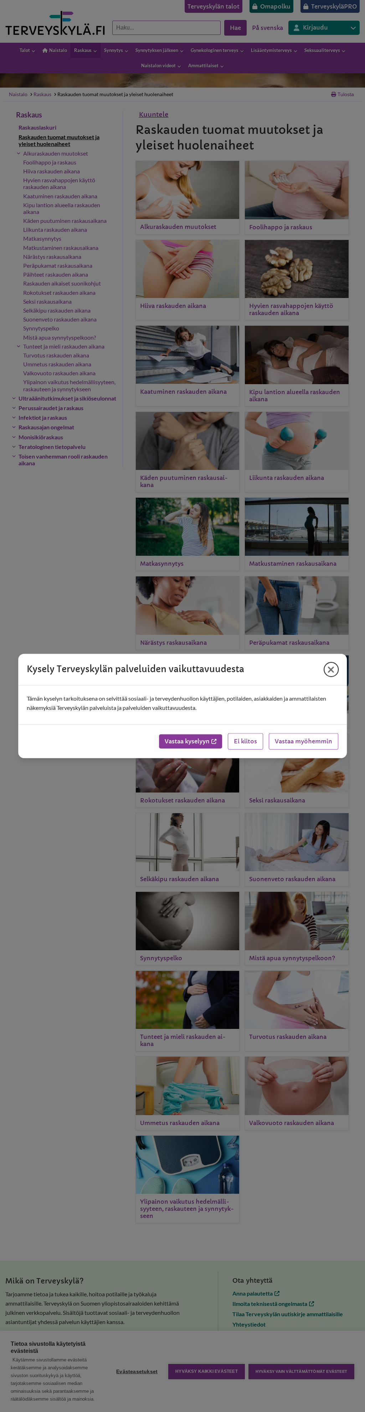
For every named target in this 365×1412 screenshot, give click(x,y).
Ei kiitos (245, 741)
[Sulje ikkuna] (331, 669)
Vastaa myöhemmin (303, 741)
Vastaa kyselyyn (187, 741)
